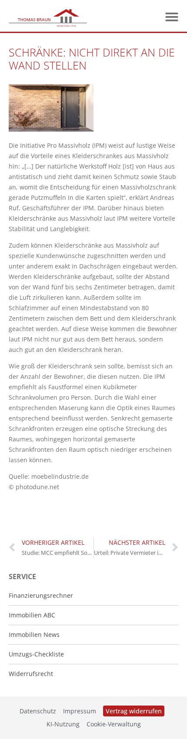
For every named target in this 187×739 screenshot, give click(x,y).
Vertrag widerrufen (134, 711)
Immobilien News (34, 634)
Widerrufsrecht (31, 673)
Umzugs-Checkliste (36, 654)
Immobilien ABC (32, 615)
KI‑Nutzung (63, 724)
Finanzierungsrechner (41, 595)
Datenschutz (38, 711)
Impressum (79, 711)
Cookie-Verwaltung (114, 724)
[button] (171, 17)
